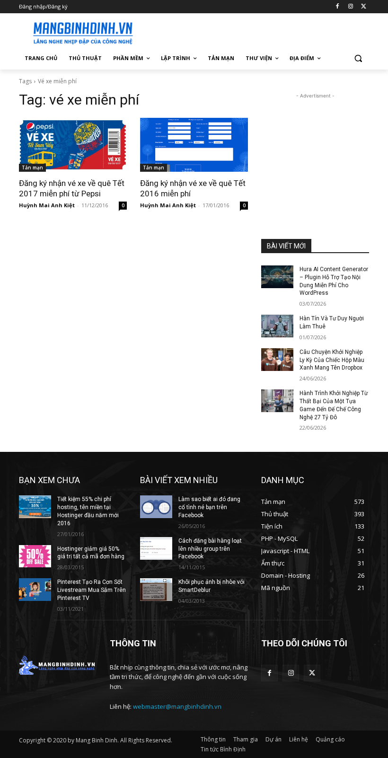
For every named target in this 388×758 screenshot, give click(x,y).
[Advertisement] (258, 32)
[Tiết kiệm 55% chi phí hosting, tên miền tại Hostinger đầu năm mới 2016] (35, 506)
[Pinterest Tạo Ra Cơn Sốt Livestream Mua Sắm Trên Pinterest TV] (35, 589)
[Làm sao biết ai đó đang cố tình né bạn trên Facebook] (156, 506)
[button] (358, 58)
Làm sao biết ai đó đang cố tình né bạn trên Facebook (209, 507)
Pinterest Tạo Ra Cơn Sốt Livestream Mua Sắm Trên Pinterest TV (91, 590)
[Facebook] (337, 6)
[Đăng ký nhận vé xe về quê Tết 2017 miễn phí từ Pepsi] (73, 145)
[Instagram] (350, 6)
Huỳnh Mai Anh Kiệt (47, 205)
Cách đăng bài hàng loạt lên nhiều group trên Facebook (210, 549)
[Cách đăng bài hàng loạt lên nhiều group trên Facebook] (156, 548)
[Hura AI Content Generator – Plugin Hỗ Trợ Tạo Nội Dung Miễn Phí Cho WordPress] (277, 276)
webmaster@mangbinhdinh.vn (177, 706)
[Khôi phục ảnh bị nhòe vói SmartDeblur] (156, 589)
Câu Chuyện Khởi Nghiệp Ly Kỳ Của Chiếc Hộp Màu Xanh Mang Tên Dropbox (332, 360)
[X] (363, 6)
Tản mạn (32, 167)
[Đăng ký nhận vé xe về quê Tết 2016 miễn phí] (194, 145)
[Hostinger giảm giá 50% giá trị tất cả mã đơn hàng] (35, 556)
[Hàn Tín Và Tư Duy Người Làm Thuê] (277, 326)
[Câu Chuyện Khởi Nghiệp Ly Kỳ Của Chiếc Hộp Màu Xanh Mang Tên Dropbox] (277, 359)
